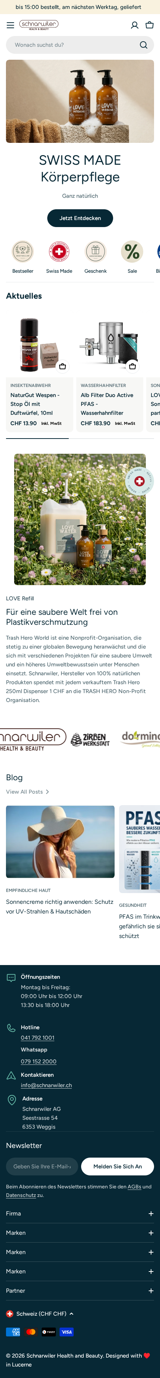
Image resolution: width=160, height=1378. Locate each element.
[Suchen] (143, 44)
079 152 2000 (39, 1061)
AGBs (134, 1187)
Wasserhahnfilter (103, 385)
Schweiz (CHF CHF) (41, 1313)
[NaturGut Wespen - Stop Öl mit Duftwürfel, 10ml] (39, 343)
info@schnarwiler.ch (46, 1085)
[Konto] (134, 25)
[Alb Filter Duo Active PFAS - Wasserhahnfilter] (110, 343)
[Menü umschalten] (10, 25)
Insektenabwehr (30, 385)
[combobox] (80, 45)
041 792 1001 (37, 1037)
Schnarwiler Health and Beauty (64, 1355)
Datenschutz (21, 1195)
